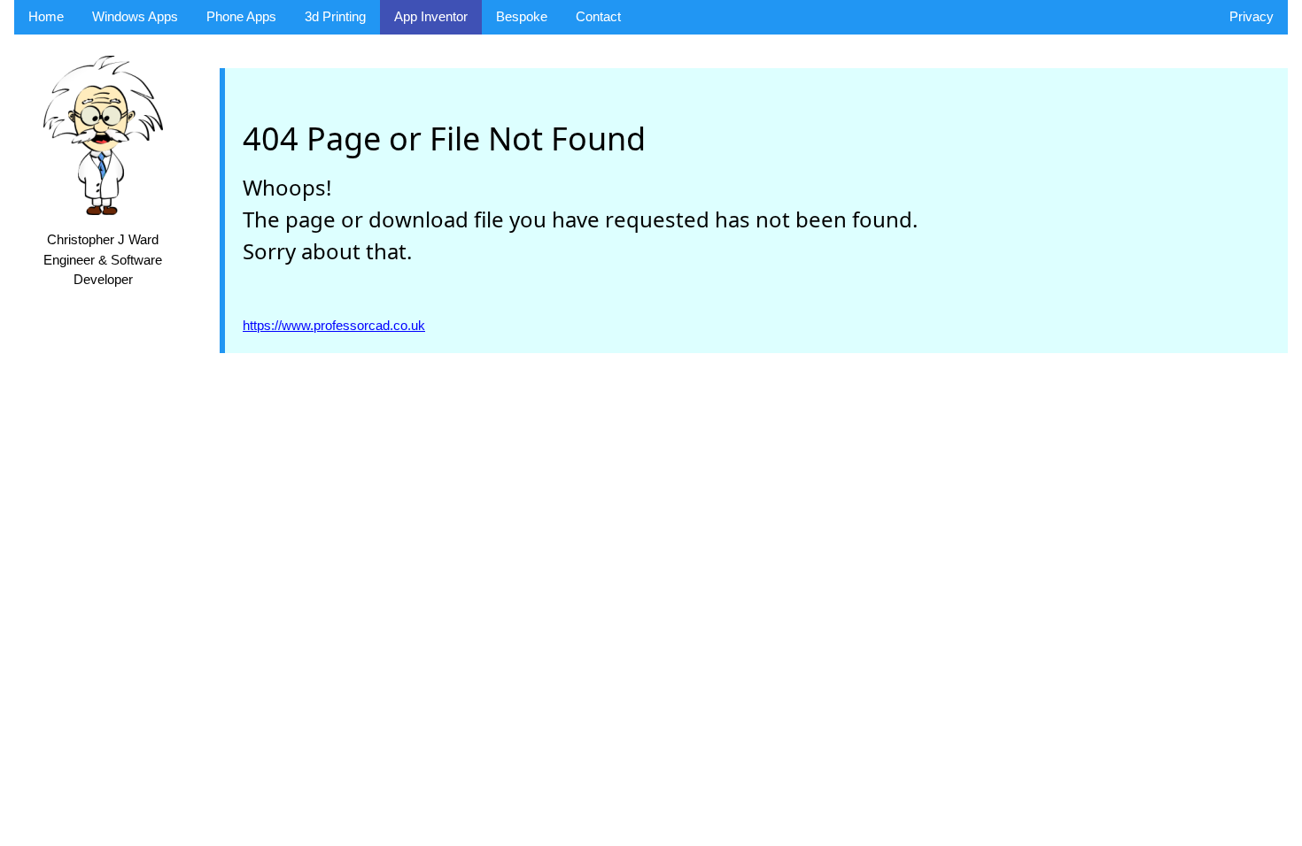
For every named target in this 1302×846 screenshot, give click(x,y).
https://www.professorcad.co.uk (334, 325)
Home (46, 16)
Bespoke (521, 16)
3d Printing (335, 16)
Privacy (1251, 16)
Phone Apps (241, 16)
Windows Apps (135, 16)
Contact (598, 16)
